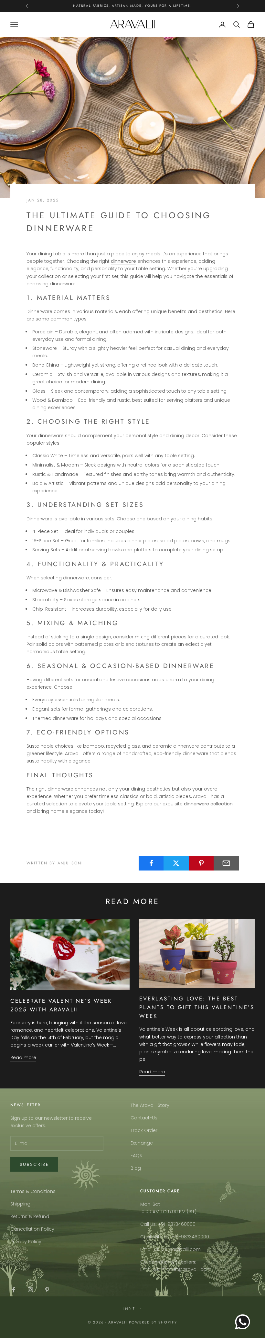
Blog (136, 1168)
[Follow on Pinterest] (47, 1289)
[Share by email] (226, 863)
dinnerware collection (208, 804)
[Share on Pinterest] (201, 863)
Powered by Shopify (153, 1322)
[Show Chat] (244, 1322)
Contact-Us (144, 1118)
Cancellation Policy (32, 1229)
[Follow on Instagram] (30, 1289)
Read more (23, 1057)
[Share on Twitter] (176, 863)
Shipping (20, 1204)
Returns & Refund (29, 1216)
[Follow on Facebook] (13, 1289)
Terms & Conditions (33, 1191)
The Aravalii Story (150, 1105)
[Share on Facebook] (151, 863)
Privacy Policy (25, 1241)
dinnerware (123, 261)
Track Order (144, 1130)
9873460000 (181, 1224)
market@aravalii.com (186, 1269)
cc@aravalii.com (181, 1249)
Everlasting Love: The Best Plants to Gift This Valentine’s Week (196, 1007)
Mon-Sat (150, 1204)
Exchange (142, 1143)
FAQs (136, 1155)
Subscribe (34, 1164)
